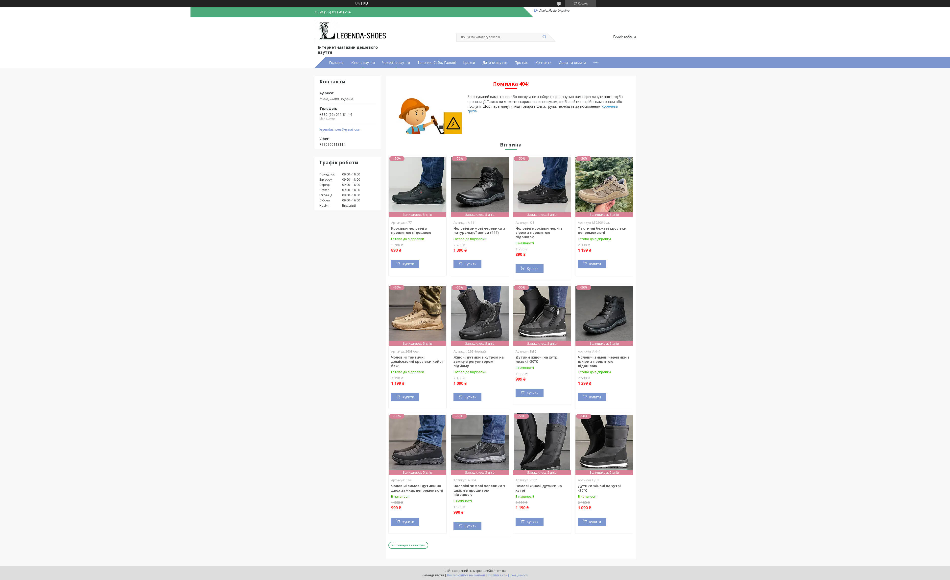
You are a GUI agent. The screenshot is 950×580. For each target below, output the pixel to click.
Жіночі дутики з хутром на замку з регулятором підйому (478, 361)
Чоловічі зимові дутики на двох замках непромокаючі (417, 488)
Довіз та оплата (572, 62)
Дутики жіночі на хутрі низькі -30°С (537, 359)
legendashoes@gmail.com (340, 129)
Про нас (521, 62)
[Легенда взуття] (351, 31)
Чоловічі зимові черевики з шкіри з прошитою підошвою (604, 361)
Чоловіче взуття (396, 62)
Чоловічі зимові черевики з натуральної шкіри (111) (479, 230)
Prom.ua (500, 571)
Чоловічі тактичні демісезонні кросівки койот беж (417, 361)
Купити (408, 264)
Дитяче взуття (494, 62)
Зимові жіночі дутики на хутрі (539, 488)
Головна (336, 62)
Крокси (469, 62)
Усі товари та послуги (408, 545)
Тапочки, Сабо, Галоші (436, 62)
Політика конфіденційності (508, 575)
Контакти (543, 62)
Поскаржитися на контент (466, 575)
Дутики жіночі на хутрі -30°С (599, 488)
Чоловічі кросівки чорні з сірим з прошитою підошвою (539, 232)
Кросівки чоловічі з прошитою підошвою (411, 230)
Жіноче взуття (363, 62)
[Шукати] (544, 37)
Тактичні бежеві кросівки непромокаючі (602, 230)
